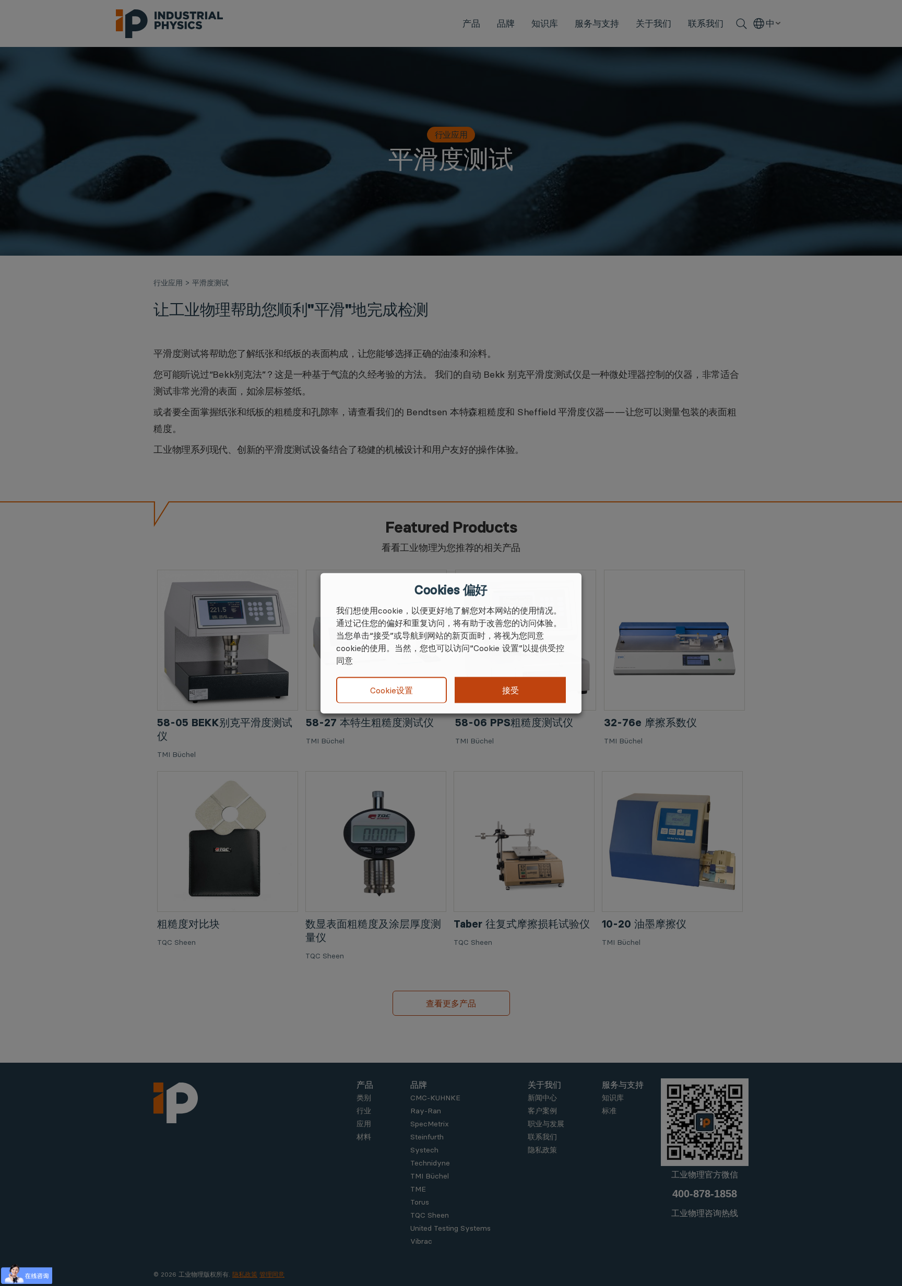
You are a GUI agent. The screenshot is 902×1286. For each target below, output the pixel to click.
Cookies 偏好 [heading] (450, 589)
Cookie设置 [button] (391, 690)
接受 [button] (510, 689)
